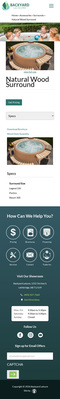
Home (15, 15)
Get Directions (31, 299)
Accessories (25, 15)
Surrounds (38, 15)
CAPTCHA (15, 364)
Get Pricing (14, 102)
